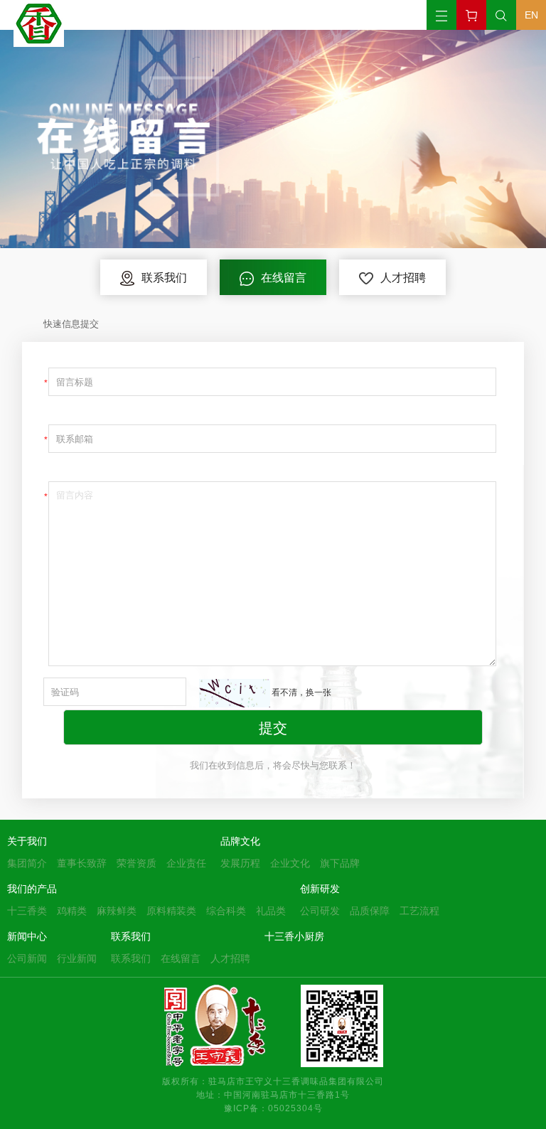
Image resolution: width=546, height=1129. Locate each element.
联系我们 (131, 936)
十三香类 (27, 911)
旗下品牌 (340, 863)
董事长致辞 (82, 863)
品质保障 (370, 911)
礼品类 (271, 911)
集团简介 (27, 863)
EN (531, 15)
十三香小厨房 (294, 936)
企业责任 (186, 863)
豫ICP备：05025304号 (273, 1107)
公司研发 (320, 911)
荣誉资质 (136, 863)
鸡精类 (72, 911)
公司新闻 (27, 958)
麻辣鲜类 (116, 911)
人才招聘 (230, 958)
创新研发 (320, 889)
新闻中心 (27, 936)
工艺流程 (419, 911)
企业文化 (290, 863)
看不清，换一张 (301, 691)
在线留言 (180, 958)
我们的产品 (32, 889)
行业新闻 (77, 958)
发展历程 (240, 863)
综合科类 (226, 911)
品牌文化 (240, 841)
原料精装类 (171, 911)
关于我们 (27, 841)
